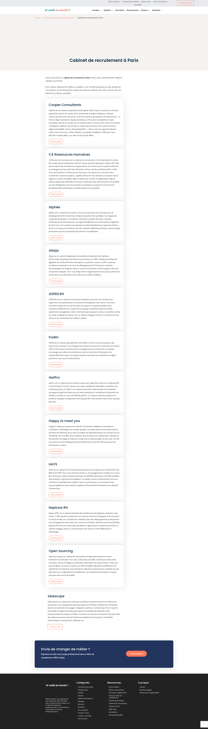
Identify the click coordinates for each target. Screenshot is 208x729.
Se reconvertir (83, 710)
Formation (119, 10)
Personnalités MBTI (116, 715)
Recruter (81, 704)
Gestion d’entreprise (85, 698)
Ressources (146, 2)
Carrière (95, 10)
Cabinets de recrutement (118, 703)
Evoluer (80, 693)
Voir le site (56, 141)
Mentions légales (146, 690)
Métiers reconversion (116, 690)
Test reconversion (160, 2)
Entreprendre (83, 690)
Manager (81, 701)
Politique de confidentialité (149, 693)
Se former (81, 707)
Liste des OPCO (114, 706)
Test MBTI (137, 5)
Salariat (107, 10)
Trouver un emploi (84, 716)
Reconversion (133, 10)
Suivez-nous (185, 2)
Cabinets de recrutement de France (59, 18)
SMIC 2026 (112, 709)
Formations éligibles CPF (117, 693)
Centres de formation (130, 2)
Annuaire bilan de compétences (115, 697)
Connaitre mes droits (85, 687)
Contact (142, 687)
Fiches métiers (113, 2)
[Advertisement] (104, 36)
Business (156, 10)
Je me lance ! (136, 653)
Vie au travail (82, 719)
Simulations (113, 712)
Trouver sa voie (83, 713)
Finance (144, 10)
